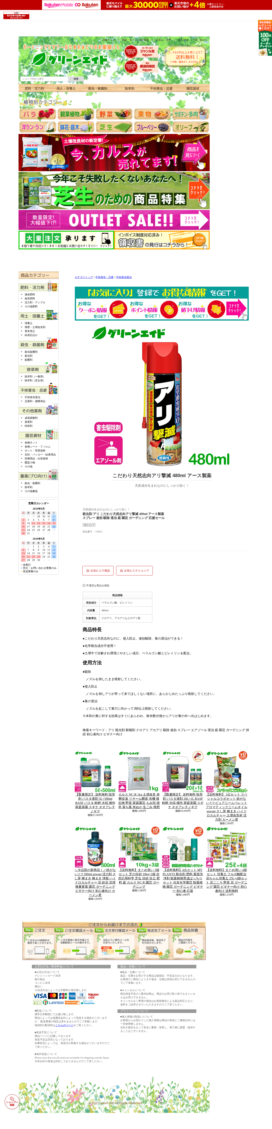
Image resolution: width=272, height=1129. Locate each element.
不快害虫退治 (124, 277)
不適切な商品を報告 (98, 585)
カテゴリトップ (84, 277)
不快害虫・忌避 (104, 277)
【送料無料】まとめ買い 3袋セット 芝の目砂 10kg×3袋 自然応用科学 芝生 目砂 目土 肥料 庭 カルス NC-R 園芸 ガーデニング (139, 878)
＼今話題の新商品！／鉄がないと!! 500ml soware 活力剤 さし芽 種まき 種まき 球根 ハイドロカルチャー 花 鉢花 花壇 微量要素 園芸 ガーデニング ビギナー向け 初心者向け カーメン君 (95, 882)
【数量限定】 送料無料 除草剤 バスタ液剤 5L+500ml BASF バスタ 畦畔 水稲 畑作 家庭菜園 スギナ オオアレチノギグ (95, 803)
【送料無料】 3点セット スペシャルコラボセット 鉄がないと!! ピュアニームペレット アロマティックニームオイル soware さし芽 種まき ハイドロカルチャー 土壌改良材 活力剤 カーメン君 (226, 807)
